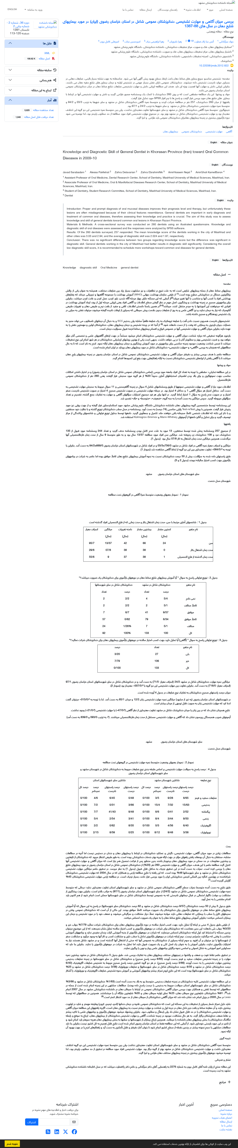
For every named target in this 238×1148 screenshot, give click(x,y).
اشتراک (32, 1122)
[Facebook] (74, 1132)
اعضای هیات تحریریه (222, 1117)
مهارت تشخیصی (214, 131)
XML (47, 52)
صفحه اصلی (226, 9)
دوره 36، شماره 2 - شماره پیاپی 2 (18, 24)
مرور (211, 9)
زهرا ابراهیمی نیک (155, 41)
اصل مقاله (220, 274)
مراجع (223, 1081)
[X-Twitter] (66, 1132)
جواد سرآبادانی (226, 41)
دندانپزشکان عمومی (192, 131)
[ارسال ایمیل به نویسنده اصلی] (192, 40)
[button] (151, 1144)
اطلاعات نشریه (193, 9)
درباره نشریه (226, 1113)
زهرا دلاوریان (176, 41)
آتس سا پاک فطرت (204, 41)
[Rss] (48, 1132)
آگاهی (229, 131)
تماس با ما (128, 9)
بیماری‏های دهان (170, 131)
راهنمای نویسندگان (167, 9)
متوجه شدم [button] (12, 1143)
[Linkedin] (57, 1132)
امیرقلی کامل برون (109, 41)
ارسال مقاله (146, 9)
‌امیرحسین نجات (132, 41)
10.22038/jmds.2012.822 (214, 65)
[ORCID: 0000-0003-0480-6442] (188, 40)
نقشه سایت (226, 1129)
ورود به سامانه (34, 9)
